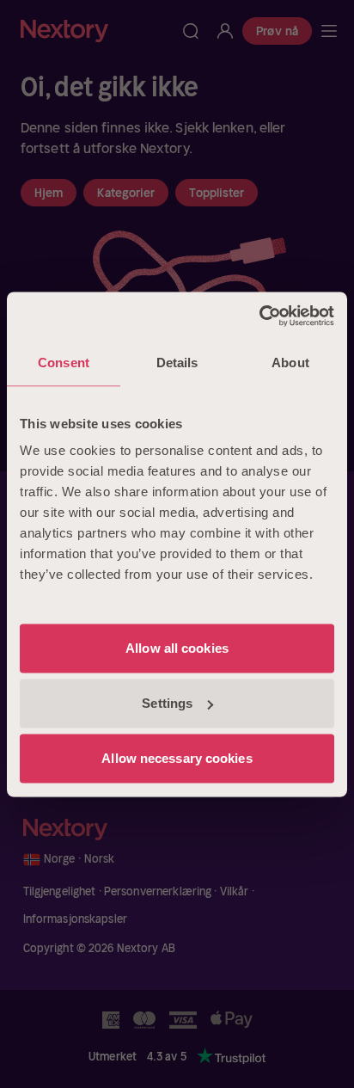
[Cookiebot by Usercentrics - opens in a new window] (259, 315)
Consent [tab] (63, 362)
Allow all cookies (177, 648)
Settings (167, 703)
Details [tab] (177, 362)
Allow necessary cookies (176, 758)
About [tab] (290, 362)
